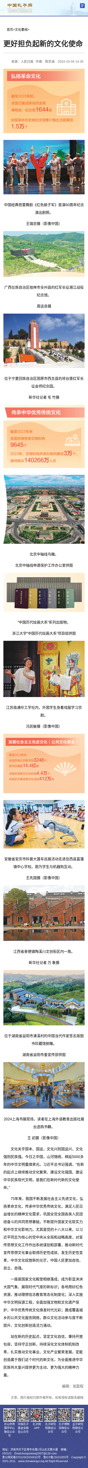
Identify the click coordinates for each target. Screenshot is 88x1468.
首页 (10, 29)
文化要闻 (21, 29)
